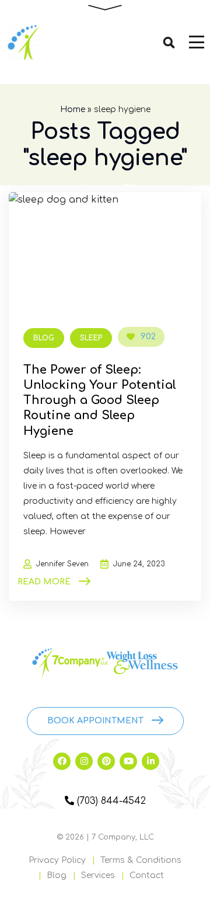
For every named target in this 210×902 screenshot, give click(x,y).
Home (72, 109)
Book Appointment (95, 720)
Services (98, 875)
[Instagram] (84, 761)
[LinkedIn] (150, 761)
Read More (44, 581)
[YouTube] (128, 761)
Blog (43, 338)
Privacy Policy (57, 860)
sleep (91, 338)
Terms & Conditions (140, 860)
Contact (147, 875)
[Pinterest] (106, 761)
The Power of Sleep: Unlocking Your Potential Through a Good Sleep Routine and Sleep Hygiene (99, 400)
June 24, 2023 (138, 564)
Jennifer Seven (62, 564)
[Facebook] (62, 761)
